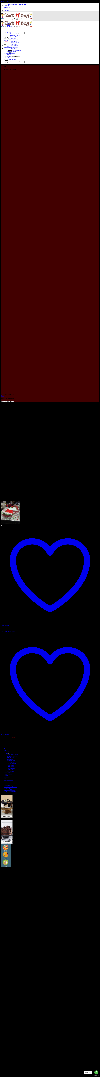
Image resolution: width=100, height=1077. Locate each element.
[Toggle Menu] (4, 22)
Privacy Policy (8, 785)
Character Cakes (11, 51)
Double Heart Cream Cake (8, 631)
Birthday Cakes (14, 37)
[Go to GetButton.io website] (96, 1075)
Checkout (6, 10)
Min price (3, 737)
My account (7, 8)
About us (6, 5)
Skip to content (5, 1)
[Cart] (6, 63)
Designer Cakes (14, 40)
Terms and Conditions (10, 791)
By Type (9, 32)
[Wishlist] (1, 525)
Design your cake (11, 59)
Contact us (7, 7)
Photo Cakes (13, 44)
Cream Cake (13, 48)
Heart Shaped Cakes (15, 50)
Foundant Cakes (14, 43)
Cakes (8, 25)
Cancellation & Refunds (10, 787)
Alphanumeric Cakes (15, 34)
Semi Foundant (14, 45)
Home (8, 23)
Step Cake (13, 38)
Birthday (9, 54)
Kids (8, 57)
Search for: (7, 33)
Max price (8, 737)
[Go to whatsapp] (96, 1072)
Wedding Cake (14, 47)
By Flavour (10, 26)
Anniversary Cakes (15, 35)
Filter (13, 737)
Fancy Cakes (13, 41)
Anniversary (10, 56)
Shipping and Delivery (9, 790)
